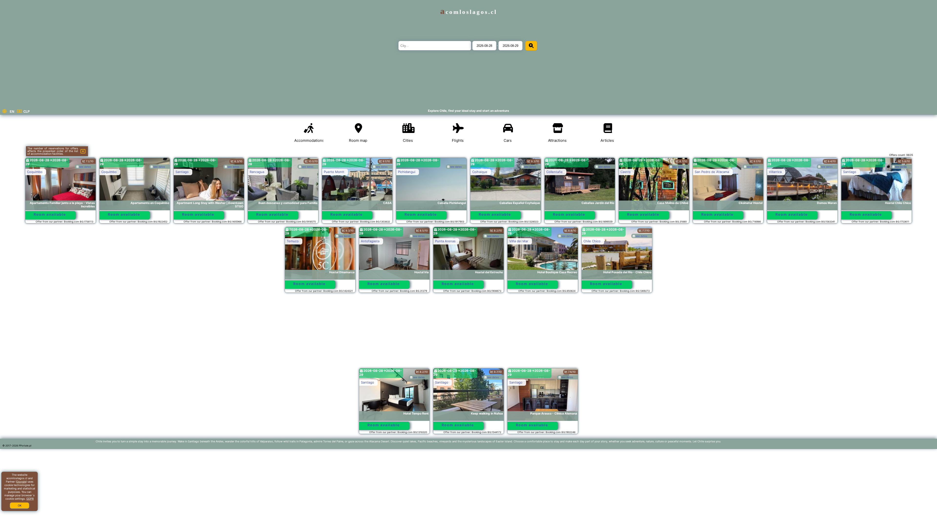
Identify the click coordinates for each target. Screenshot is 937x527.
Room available (50, 214)
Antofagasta (370, 241)
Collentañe (554, 172)
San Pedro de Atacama (712, 172)
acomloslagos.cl (468, 12)
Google (21, 481)
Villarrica (775, 172)
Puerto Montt (334, 172)
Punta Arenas (445, 241)
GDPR (30, 498)
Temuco (293, 241)
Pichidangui (406, 172)
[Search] (531, 46)
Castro (626, 172)
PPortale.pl (25, 445)
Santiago (182, 172)
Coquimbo (34, 172)
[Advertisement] (468, 333)
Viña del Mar (518, 241)
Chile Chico (592, 241)
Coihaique (479, 172)
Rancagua (257, 172)
